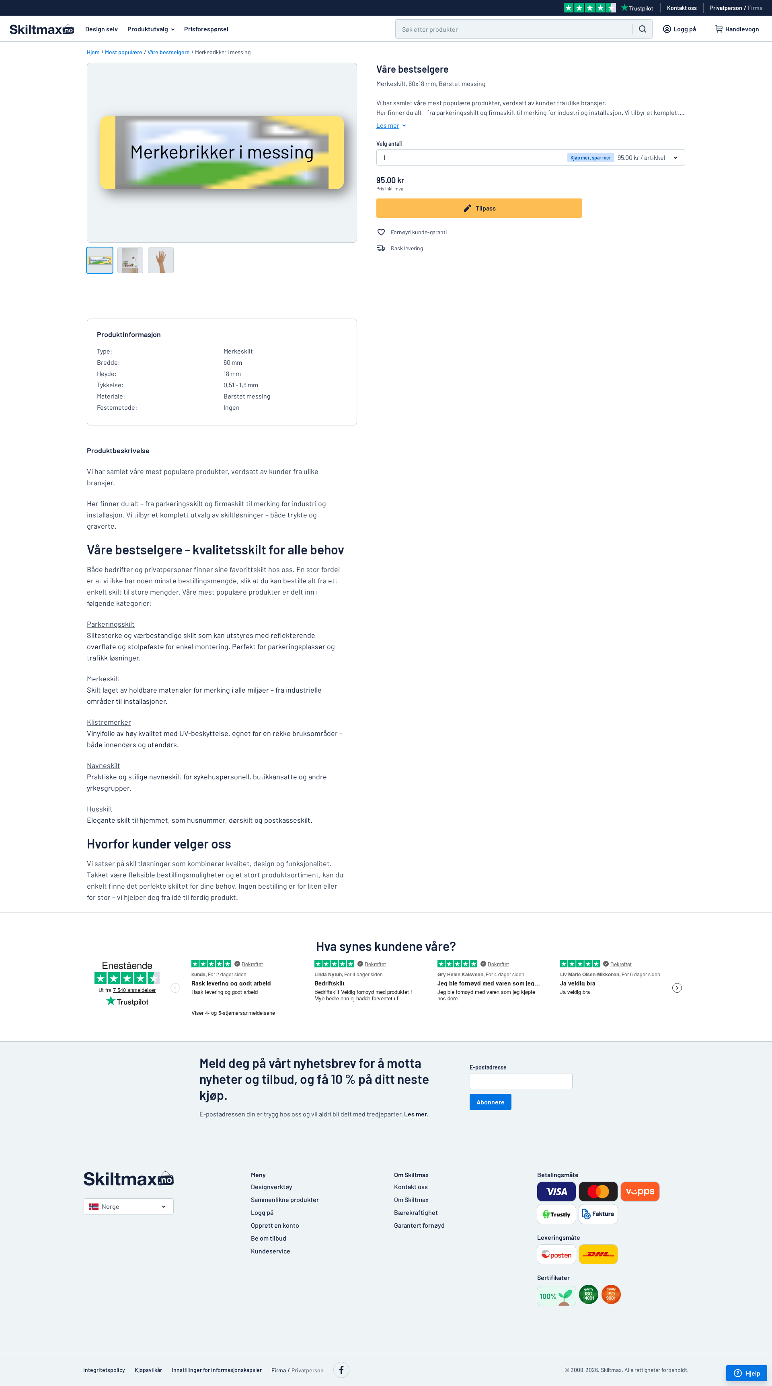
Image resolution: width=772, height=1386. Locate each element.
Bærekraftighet (416, 1212)
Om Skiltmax (411, 1199)
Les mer (387, 125)
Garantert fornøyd (419, 1225)
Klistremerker (109, 722)
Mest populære (123, 52)
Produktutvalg (147, 29)
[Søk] (642, 29)
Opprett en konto (275, 1225)
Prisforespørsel (206, 29)
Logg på (262, 1212)
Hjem (93, 52)
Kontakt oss (411, 1186)
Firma (755, 7)
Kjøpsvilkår (148, 1369)
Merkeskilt (103, 678)
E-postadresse (488, 1067)
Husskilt (100, 808)
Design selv (101, 29)
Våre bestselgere (169, 52)
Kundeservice (270, 1251)
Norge (110, 1206)
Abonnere (490, 1102)
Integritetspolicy (104, 1369)
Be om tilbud (268, 1238)
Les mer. (416, 1114)
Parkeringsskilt (111, 623)
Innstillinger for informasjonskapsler (217, 1369)
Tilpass (486, 208)
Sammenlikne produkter (285, 1199)
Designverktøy (271, 1186)
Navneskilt (103, 765)
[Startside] (159, 1178)
